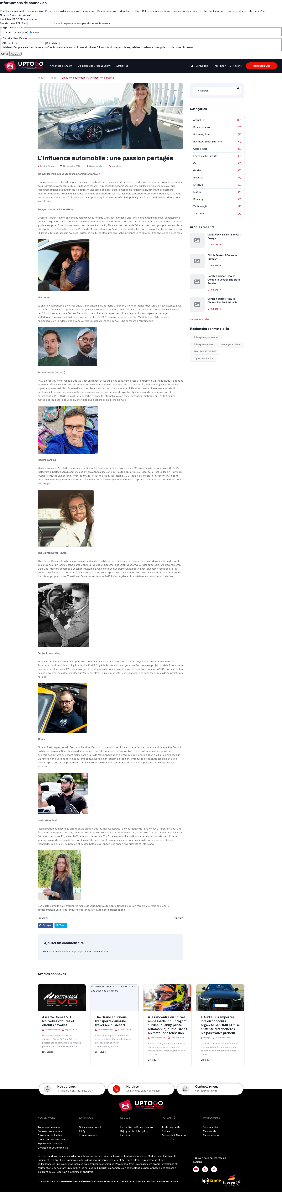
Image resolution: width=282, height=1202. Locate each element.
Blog (53, 78)
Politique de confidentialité (135, 1181)
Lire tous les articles (199, 319)
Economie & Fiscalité (205, 156)
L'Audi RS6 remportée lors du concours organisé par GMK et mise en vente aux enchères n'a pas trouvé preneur (220, 1025)
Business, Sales (202, 134)
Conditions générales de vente (164, 1181)
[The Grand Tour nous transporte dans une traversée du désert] (115, 997)
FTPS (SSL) (21, 32)
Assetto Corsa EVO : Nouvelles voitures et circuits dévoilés (58, 1021)
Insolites (198, 178)
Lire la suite (214, 245)
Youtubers (116, 166)
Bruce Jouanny (201, 127)
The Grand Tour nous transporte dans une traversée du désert (111, 1021)
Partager (46, 925)
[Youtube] (196, 1169)
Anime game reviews (203, 345)
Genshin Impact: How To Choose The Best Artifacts (222, 301)
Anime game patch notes (206, 337)
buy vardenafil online (203, 359)
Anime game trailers (230, 345)
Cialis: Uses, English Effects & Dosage (224, 237)
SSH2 (35, 32)
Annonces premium (61, 66)
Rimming (198, 199)
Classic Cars (200, 149)
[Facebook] (205, 1169)
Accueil (42, 78)
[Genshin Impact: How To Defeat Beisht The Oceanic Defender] (23, 65)
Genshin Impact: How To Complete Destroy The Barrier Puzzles (224, 280)
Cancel (4, 53)
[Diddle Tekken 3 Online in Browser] (197, 261)
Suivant (178, 918)
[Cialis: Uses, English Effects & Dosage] (197, 240)
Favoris (237, 66)
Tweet (62, 925)
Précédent (43, 918)
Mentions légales (81, 1181)
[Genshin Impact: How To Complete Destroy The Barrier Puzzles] (197, 281)
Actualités (122, 66)
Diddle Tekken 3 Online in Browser (222, 257)
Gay (195, 163)
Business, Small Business (207, 142)
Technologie (200, 206)
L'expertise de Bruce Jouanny (94, 66)
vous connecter (65, 951)
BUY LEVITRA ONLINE (205, 352)
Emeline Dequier (47, 166)
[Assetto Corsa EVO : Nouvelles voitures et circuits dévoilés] (62, 997)
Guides (197, 170)
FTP (8, 32)
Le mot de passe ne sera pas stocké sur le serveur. (55, 23)
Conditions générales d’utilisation (106, 1181)
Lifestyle (198, 185)
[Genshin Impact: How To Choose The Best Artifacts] (197, 304)
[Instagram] (214, 1169)
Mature (197, 192)
